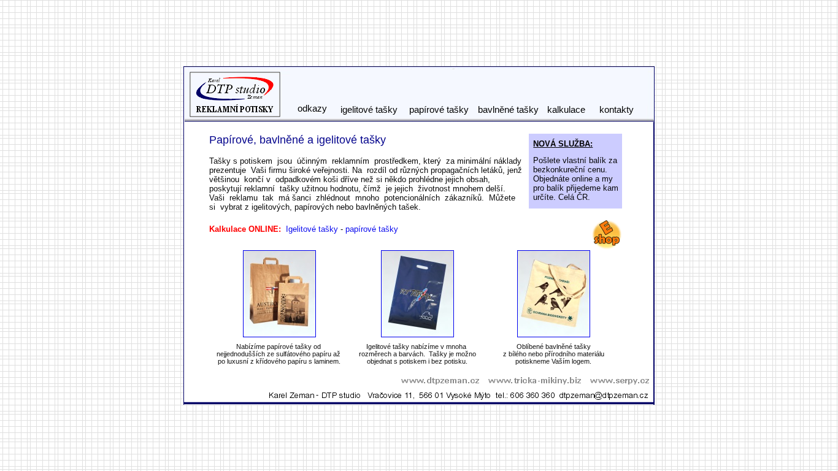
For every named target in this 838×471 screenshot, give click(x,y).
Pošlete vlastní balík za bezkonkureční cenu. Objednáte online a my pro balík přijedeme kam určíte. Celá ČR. (575, 179)
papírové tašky (371, 229)
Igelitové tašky (312, 229)
